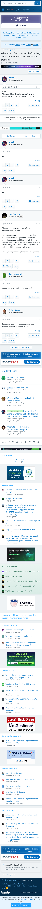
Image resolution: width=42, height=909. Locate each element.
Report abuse (22, 884)
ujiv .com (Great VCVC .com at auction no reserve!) (22, 571)
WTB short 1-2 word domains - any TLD (20, 779)
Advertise (13, 884)
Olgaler (13, 517)
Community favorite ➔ (11, 736)
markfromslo (11, 403)
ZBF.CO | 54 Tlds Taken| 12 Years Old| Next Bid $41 (22, 581)
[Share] (36, 87)
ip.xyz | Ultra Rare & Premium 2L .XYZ (20, 529)
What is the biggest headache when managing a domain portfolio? (19, 676)
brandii (5, 63)
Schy (13, 501)
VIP (21, 216)
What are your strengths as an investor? (20, 630)
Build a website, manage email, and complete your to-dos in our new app (21, 35)
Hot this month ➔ (9, 768)
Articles (24, 462)
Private (36, 45)
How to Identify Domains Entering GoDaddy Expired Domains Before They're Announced (23, 414)
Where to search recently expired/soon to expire (18, 428)
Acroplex (15, 842)
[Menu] (3, 9)
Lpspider (9, 432)
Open (17, 45)
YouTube (18, 462)
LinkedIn (26, 460)
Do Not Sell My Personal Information (14, 886)
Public (28, 45)
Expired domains (20, 387)
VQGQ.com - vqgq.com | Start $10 (18, 591)
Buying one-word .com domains (17, 786)
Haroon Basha (18, 494)
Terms (30, 886)
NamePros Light (14, 880)
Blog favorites (8, 810)
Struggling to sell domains (15, 792)
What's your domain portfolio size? (18, 636)
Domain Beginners (19, 380)
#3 (39, 188)
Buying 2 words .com (13, 773)
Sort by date (11, 136)
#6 (39, 319)
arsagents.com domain (14, 498)
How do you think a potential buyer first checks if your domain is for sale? (19, 616)
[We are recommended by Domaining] (5, 893)
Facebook (16, 460)
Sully (15, 745)
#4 (39, 224)
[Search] (39, 9)
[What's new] (33, 9)
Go (37, 3)
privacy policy (24, 899)
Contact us (5, 884)
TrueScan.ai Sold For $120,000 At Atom (20, 684)
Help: (23, 45)
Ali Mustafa (16, 525)
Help (3, 888)
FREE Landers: (9, 45)
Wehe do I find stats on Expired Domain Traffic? (20, 399)
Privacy (35, 886)
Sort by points (30, 136)
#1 (39, 87)
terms (31, 899)
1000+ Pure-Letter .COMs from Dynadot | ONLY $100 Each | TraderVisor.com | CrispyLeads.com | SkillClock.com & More (21, 538)
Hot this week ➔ (9, 670)
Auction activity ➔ (9, 566)
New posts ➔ (7, 485)
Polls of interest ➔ (9, 625)
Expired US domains (15, 377)
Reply (38, 101)
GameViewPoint (12, 390)
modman (9, 380)
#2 (39, 151)
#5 (39, 283)
